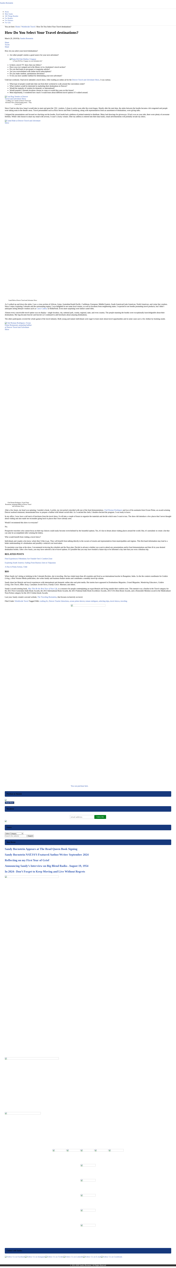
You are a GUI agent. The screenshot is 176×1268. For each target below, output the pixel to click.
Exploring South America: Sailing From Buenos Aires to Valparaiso (30, 563)
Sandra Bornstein (6, 3)
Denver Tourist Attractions (59, 601)
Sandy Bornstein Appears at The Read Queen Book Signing (41, 849)
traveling (124, 601)
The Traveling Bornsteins (47, 597)
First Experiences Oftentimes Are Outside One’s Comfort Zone (28, 559)
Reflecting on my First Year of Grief (27, 860)
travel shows (115, 601)
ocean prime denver (77, 601)
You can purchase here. (79, 786)
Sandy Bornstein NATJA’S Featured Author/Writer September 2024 (47, 854)
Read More (9, 803)
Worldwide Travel (21, 601)
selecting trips (104, 601)
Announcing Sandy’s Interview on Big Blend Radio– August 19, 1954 (46, 865)
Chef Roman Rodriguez (113, 510)
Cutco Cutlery (42, 309)
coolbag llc (44, 601)
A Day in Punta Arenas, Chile (16, 567)
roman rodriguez (91, 601)
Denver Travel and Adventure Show (85, 80)
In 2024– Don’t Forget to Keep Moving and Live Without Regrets (45, 871)
